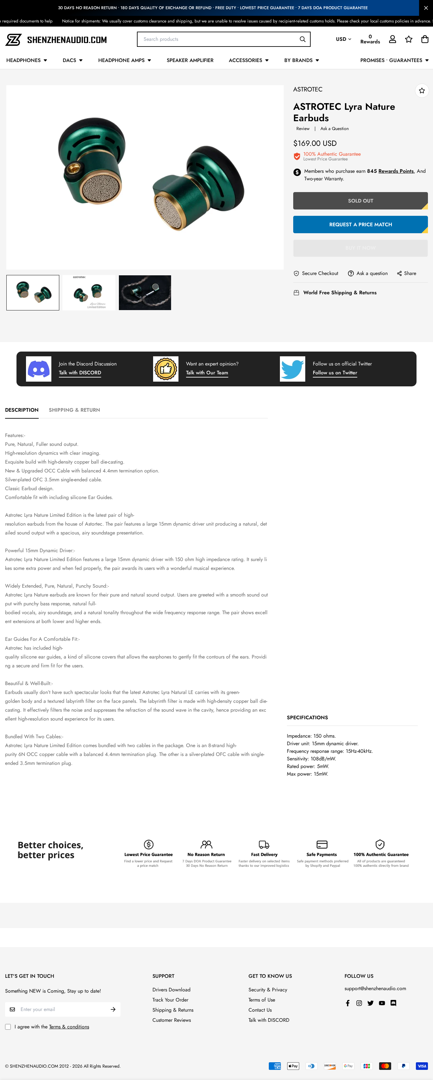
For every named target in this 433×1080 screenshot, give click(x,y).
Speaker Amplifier (190, 60)
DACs (69, 60)
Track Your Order (170, 999)
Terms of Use (262, 999)
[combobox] (224, 39)
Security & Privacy (268, 989)
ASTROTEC (308, 89)
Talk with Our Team (207, 372)
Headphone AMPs (121, 60)
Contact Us (260, 1010)
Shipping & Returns (172, 1010)
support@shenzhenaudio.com (375, 988)
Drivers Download (171, 989)
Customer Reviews (171, 1020)
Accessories (245, 60)
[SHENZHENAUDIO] (56, 39)
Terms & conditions (69, 1026)
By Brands (298, 60)
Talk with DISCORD (80, 372)
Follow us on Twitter (335, 372)
